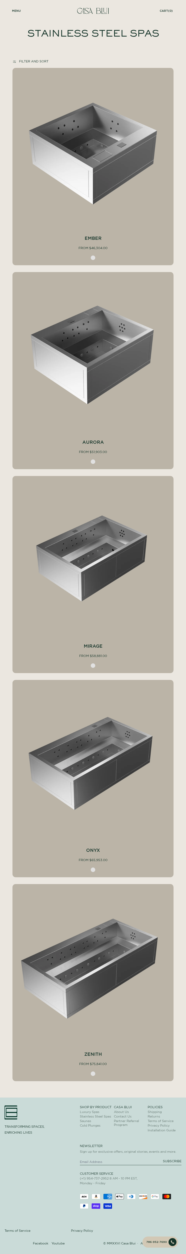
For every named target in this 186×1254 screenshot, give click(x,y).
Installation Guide (162, 1130)
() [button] (166, 10)
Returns (154, 1116)
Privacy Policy (159, 1125)
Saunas (85, 1121)
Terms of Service (161, 1121)
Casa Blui (128, 1243)
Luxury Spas (89, 1112)
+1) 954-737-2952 (95, 1178)
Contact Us (123, 1116)
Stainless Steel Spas (95, 1116)
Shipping (155, 1112)
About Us (121, 1112)
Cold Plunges (90, 1125)
